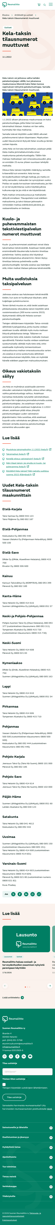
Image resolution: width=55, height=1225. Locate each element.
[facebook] (17, 1056)
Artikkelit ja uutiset (24, 15)
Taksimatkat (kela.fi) (16, 454)
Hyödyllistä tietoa (11, 1147)
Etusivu (5, 15)
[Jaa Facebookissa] (20, 894)
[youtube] (30, 1056)
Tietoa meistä (9, 1176)
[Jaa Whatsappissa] (32, 894)
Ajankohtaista (9, 1157)
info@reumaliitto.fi (11, 1047)
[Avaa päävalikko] (51, 4)
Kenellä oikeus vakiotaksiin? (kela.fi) (23, 458)
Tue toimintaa (9, 1166)
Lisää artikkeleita (11, 997)
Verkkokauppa (9, 1186)
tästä (49, 1109)
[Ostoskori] (39, 5)
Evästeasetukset (9, 1220)
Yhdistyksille (8, 1196)
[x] (11, 1056)
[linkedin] (24, 1056)
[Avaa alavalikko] (51, 1128)
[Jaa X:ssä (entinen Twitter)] (13, 894)
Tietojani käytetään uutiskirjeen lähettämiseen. (25, 1087)
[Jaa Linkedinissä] (26, 894)
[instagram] (4, 1056)
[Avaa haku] (45, 5)
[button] (50, 985)
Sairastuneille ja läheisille (15, 1127)
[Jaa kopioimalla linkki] (39, 894)
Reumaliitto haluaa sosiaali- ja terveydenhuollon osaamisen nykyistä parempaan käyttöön (23, 965)
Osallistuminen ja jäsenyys (15, 1137)
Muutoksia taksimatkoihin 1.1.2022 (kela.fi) (27, 449)
